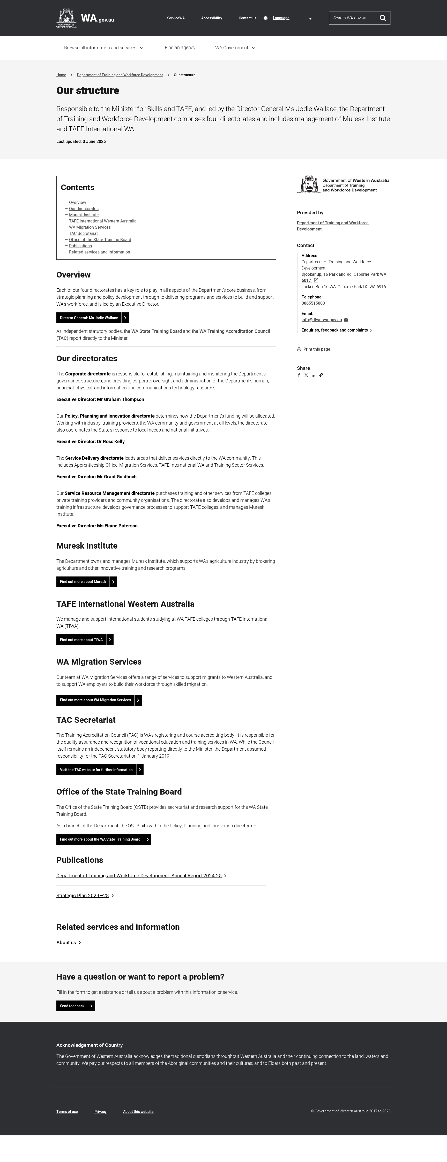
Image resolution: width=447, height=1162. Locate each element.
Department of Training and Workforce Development (120, 75)
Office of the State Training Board (100, 240)
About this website (138, 1111)
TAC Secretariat (83, 233)
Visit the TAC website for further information (96, 770)
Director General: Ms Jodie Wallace (89, 318)
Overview (77, 202)
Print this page (316, 349)
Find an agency (180, 47)
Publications (80, 246)
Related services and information (99, 252)
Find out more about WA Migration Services (95, 700)
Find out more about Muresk (83, 581)
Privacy (100, 1111)
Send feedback (72, 1006)
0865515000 (313, 303)
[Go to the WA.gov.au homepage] (85, 18)
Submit (383, 18)
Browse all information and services (100, 47)
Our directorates (84, 209)
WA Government (231, 47)
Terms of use (67, 1111)
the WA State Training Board (153, 331)
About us (66, 942)
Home (61, 75)
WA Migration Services (90, 227)
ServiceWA (176, 18)
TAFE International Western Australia (103, 221)
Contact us (247, 18)
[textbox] (293, 18)
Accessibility (211, 18)
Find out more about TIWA (81, 640)
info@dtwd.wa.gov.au (322, 320)
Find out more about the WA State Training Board (100, 839)
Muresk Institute (84, 215)
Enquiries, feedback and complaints (335, 330)
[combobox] (293, 18)
